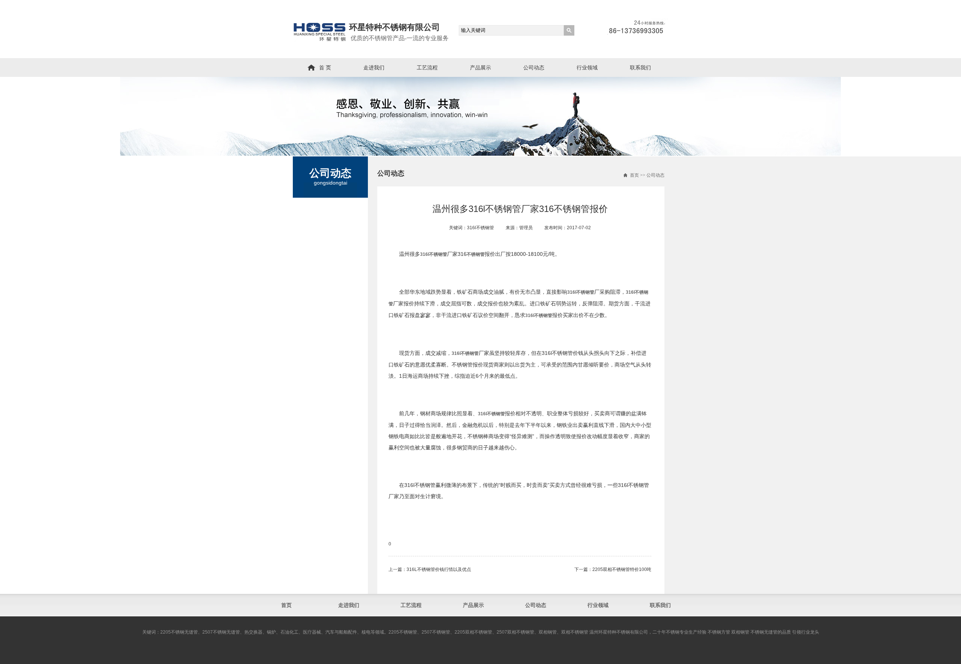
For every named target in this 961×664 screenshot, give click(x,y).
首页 (634, 175)
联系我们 (640, 68)
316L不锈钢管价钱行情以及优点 (439, 569)
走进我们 (373, 68)
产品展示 (480, 68)
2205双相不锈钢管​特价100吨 (621, 569)
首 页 (325, 68)
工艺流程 (427, 68)
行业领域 (587, 68)
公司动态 (533, 68)
